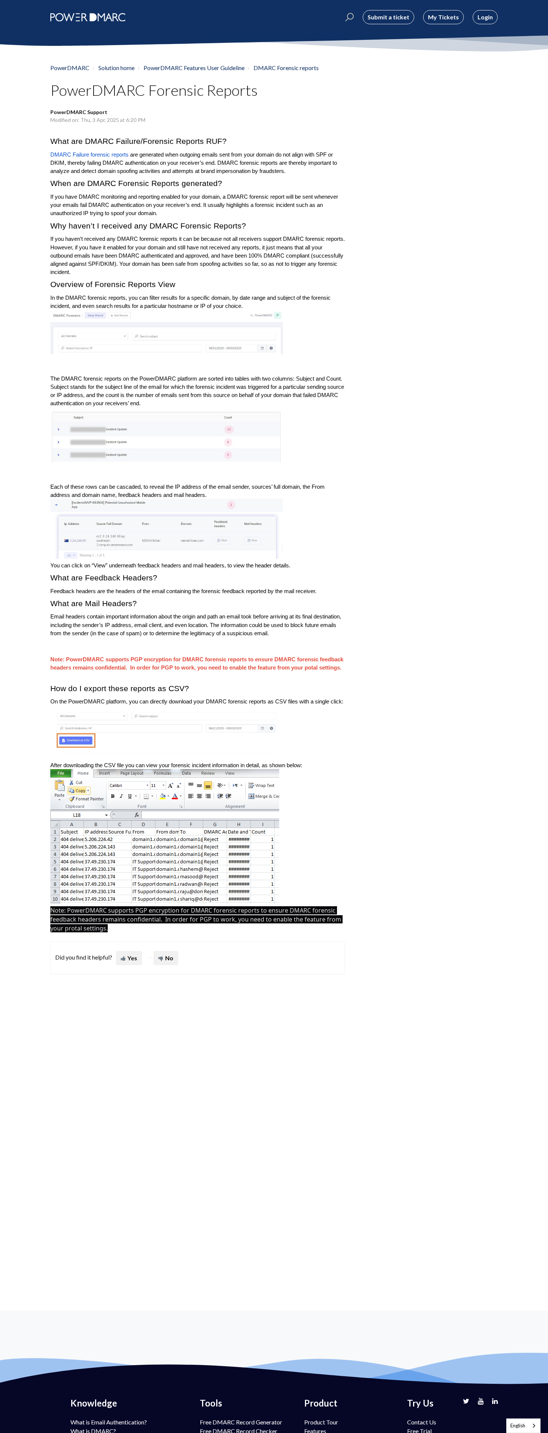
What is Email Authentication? (108, 1422)
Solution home (116, 67)
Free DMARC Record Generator (241, 1422)
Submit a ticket (388, 17)
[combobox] (523, 1425)
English (517, 1426)
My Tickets (443, 17)
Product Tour (321, 1422)
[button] (348, 17)
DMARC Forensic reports (286, 67)
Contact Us (421, 1422)
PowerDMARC (69, 67)
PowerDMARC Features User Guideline (194, 67)
